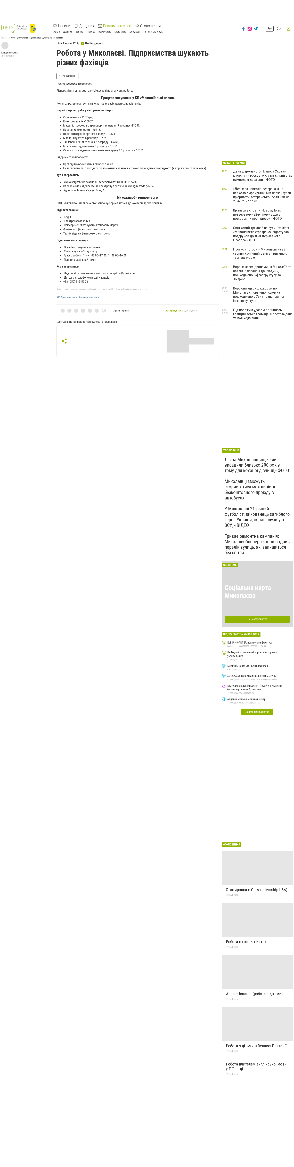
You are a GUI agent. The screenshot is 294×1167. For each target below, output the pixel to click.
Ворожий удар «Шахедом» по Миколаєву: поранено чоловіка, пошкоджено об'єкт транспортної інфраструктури (258, 294)
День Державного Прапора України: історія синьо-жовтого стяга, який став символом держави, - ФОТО (262, 175)
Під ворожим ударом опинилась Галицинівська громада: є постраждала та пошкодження (262, 314)
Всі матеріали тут (257, 619)
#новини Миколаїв (89, 297)
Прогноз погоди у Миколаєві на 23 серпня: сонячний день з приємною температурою (260, 253)
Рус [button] (269, 28)
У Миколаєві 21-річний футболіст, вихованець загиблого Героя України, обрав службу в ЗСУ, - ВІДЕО (257, 517)
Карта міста (120, 31)
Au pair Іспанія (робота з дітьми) (254, 993)
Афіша (56, 31)
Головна (5, 38)
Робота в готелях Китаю (246, 941)
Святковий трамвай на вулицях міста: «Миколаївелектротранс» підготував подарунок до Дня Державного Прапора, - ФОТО (261, 234)
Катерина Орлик (9, 52)
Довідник (86, 26)
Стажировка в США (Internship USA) (256, 889)
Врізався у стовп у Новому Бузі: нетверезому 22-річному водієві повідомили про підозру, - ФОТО (257, 214)
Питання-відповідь (153, 31)
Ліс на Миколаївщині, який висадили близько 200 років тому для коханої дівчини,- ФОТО (257, 465)
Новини (64, 26)
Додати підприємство (257, 712)
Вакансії (80, 31)
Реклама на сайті (117, 26)
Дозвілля (67, 31)
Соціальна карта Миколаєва (248, 592)
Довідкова (135, 31)
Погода (91, 31)
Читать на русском (67, 76)
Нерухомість (105, 31)
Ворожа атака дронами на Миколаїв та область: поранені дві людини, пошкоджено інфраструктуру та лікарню (262, 273)
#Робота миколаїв (66, 297)
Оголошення (150, 26)
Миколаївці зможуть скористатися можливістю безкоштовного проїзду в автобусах (250, 490)
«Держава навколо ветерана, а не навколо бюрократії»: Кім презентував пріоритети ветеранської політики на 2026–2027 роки (262, 195)
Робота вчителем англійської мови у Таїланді (256, 1066)
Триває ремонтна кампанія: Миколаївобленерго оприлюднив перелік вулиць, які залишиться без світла (257, 544)
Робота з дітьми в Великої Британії (256, 1046)
